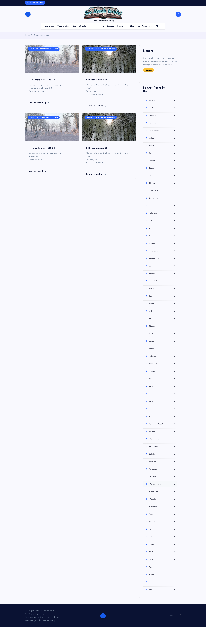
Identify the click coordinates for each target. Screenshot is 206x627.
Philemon (162, 522)
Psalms (162, 236)
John (162, 416)
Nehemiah (162, 213)
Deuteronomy (162, 130)
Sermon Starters (80, 26)
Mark (162, 401)
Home (27, 35)
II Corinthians (162, 446)
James (162, 537)
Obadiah (152, 326)
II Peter (162, 552)
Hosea (162, 303)
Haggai (162, 371)
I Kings (162, 175)
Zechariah (162, 379)
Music (101, 26)
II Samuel (162, 168)
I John (162, 559)
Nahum (152, 349)
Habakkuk (162, 356)
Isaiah (162, 266)
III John (151, 574)
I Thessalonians (162, 484)
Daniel (162, 296)
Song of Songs (162, 258)
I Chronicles (153, 191)
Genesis (162, 100)
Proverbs (162, 243)
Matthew (162, 394)
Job (162, 228)
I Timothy (162, 499)
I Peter (162, 544)
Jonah (162, 333)
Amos (162, 318)
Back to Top (174, 615)
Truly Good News (145, 26)
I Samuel (162, 160)
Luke (162, 409)
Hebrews (162, 529)
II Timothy (162, 507)
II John (151, 567)
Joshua (162, 138)
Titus (162, 514)
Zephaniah (162, 364)
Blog (132, 26)
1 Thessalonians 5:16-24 (42, 35)
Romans (162, 431)
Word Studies (63, 26)
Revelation (162, 589)
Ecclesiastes (162, 251)
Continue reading (38, 103)
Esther (162, 221)
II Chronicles (153, 198)
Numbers (162, 123)
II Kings (162, 183)
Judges (162, 145)
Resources (121, 26)
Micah (162, 341)
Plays (93, 26)
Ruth (162, 153)
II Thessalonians (162, 491)
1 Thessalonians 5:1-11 (98, 80)
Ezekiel (162, 288)
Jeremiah (162, 273)
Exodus (162, 108)
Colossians (162, 476)
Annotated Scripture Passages (44, 49)
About (158, 26)
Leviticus (162, 115)
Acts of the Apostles (162, 424)
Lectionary (49, 26)
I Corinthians (162, 439)
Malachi (162, 386)
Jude (150, 582)
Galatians (162, 454)
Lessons (110, 26)
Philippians (162, 469)
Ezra (162, 206)
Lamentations (162, 281)
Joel (162, 311)
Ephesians (162, 461)
